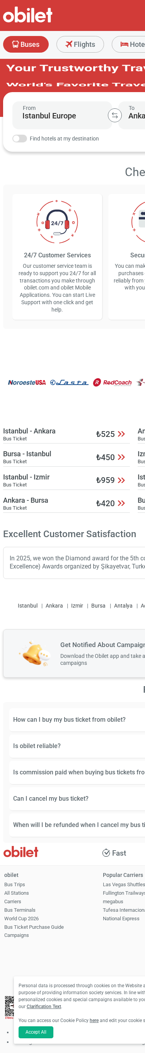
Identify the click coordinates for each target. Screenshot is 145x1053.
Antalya (123, 606)
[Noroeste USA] (26, 387)
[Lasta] (69, 387)
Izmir (77, 606)
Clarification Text (44, 1006)
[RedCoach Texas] (112, 387)
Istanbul (28, 606)
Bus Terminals (20, 910)
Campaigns (16, 935)
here (94, 1020)
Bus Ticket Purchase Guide (34, 927)
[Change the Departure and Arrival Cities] (115, 115)
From (29, 108)
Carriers (12, 901)
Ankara (54, 606)
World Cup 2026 (21, 918)
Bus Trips (14, 884)
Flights (83, 44)
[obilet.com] (46, 21)
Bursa (98, 606)
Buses (29, 44)
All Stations (16, 893)
